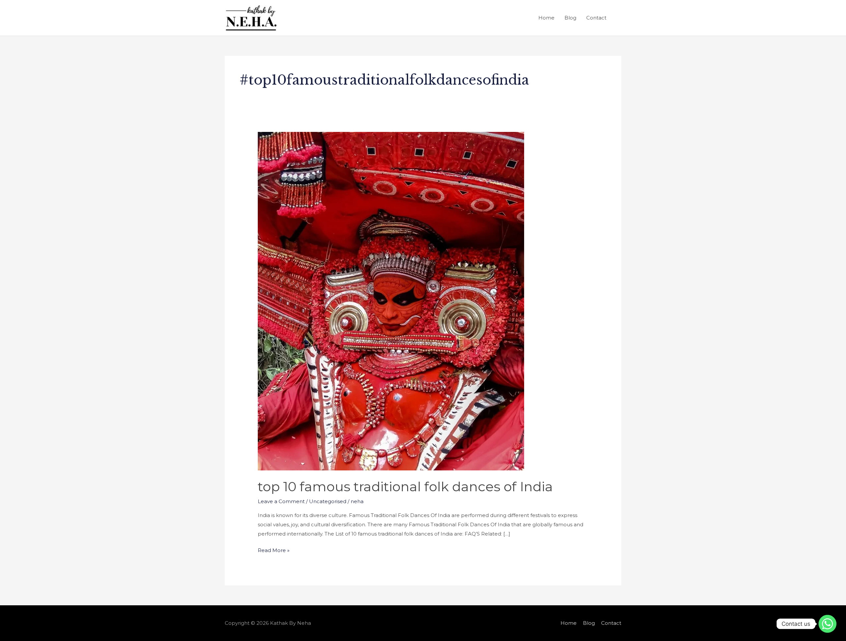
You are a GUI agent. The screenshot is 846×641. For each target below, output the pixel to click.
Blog (570, 18)
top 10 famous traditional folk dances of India (405, 486)
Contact (596, 18)
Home (546, 18)
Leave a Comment (281, 501)
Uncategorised (327, 501)
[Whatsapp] (827, 624)
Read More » (273, 549)
